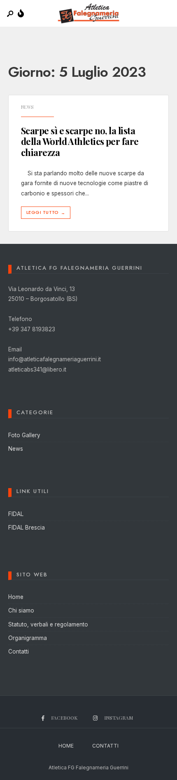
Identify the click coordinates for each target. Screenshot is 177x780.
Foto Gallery (24, 435)
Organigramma (27, 638)
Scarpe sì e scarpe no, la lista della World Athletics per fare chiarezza (80, 141)
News (27, 107)
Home (15, 597)
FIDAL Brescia (26, 527)
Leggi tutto (45, 212)
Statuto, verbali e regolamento (48, 624)
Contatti (18, 651)
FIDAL (15, 514)
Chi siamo (21, 610)
